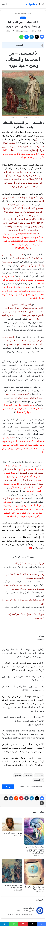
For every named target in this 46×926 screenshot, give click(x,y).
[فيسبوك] (42, 37)
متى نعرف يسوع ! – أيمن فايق (13, 833)
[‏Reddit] (16, 798)
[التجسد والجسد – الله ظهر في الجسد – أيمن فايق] (12, 871)
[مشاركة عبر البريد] (6, 798)
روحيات (17, 13)
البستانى (39, 775)
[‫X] (37, 37)
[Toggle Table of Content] (39, 45)
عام (22, 13)
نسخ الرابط (7, 787)
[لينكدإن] (32, 37)
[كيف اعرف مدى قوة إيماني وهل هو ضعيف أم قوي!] (34, 872)
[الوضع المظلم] (40, 5)
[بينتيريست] (21, 798)
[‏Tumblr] (26, 798)
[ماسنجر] (26, 37)
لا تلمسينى (38, 780)
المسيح (17, 775)
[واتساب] (21, 37)
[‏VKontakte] (11, 798)
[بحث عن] (43, 5)
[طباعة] (42, 803)
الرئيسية (26, 13)
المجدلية (28, 775)
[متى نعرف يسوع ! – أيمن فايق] (12, 824)
